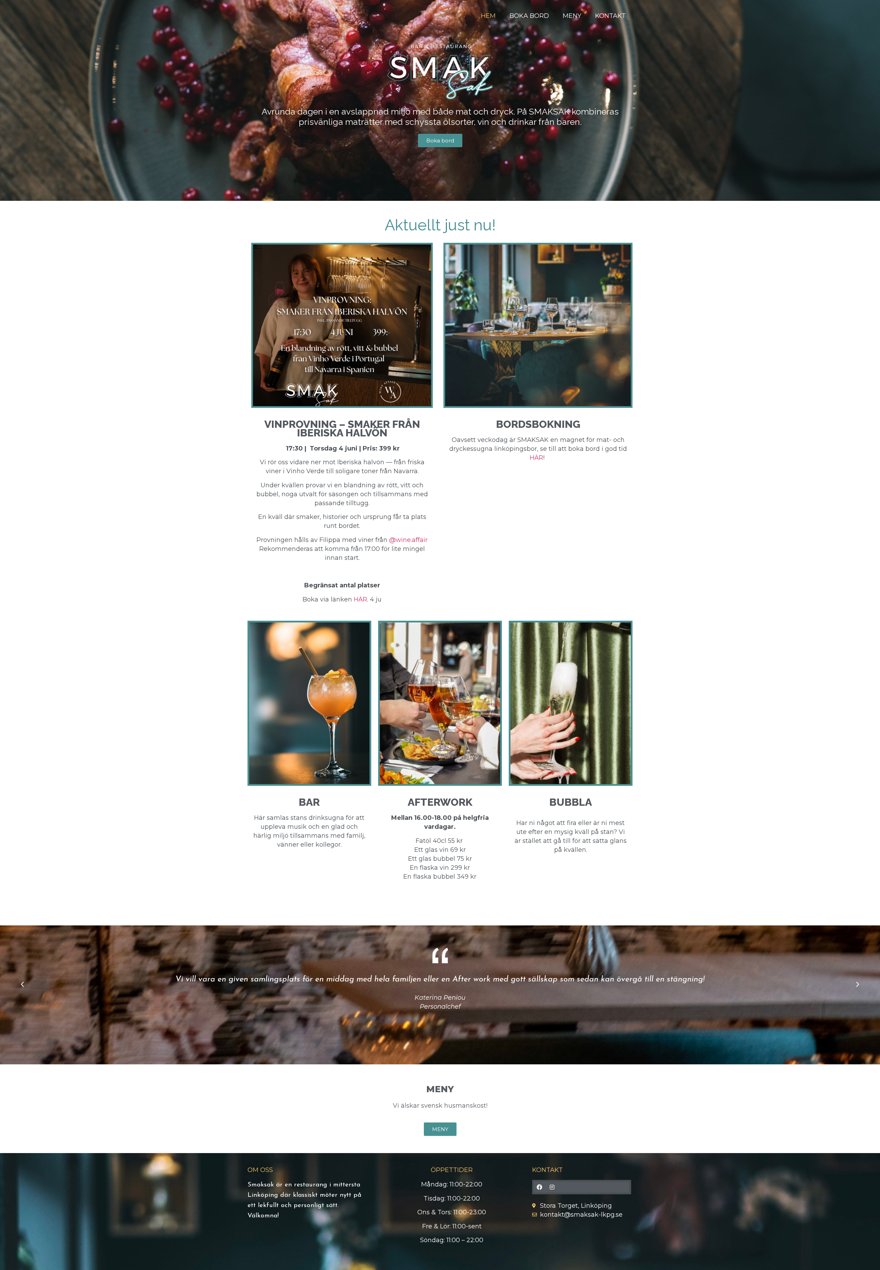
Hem (488, 16)
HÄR (360, 599)
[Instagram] (552, 1187)
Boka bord (529, 16)
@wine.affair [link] (408, 540)
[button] (22, 984)
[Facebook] (539, 1187)
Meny (572, 16)
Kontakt (610, 16)
